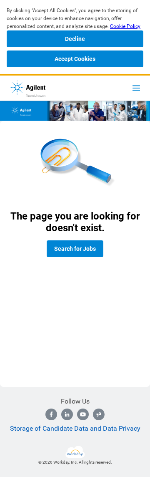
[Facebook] (51, 414)
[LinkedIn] (67, 414)
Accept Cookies (75, 59)
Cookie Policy (125, 26)
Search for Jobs (75, 248)
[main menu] (136, 88)
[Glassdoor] (99, 414)
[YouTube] (83, 414)
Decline (75, 38)
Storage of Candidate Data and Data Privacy (75, 428)
